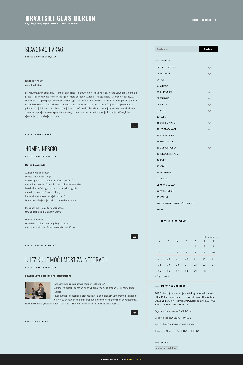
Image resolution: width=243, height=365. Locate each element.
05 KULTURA (43, 321)
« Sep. (158, 276)
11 (159, 258)
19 (168, 264)
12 (168, 258)
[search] (216, 20)
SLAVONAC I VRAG (44, 49)
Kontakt (206, 20)
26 (168, 271)
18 (159, 264)
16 (204, 258)
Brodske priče (45, 134)
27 (177, 271)
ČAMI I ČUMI (185, 311)
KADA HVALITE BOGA (183, 324)
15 (195, 258)
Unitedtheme (135, 359)
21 (186, 264)
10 (213, 252)
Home (195, 20)
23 (204, 264)
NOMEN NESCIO (41, 148)
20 (177, 264)
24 (213, 264)
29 (195, 271)
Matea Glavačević (35, 164)
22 (195, 264)
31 (213, 271)
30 (204, 271)
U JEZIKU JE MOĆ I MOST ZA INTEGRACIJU (68, 259)
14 (186, 258)
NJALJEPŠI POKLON (180, 317)
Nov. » (166, 276)
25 (159, 271)
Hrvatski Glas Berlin (60, 17)
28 (186, 271)
